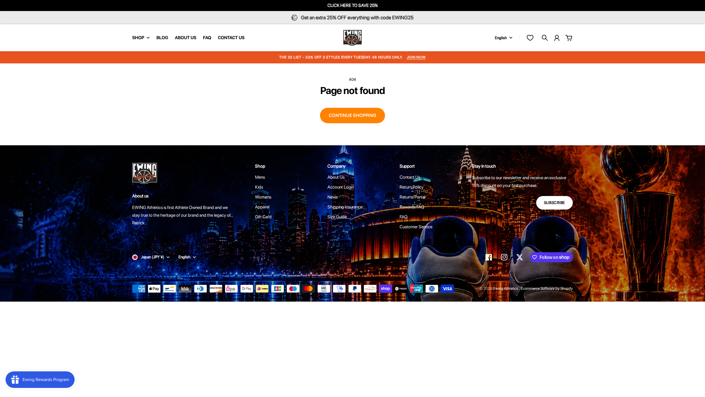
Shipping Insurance (344, 207)
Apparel (262, 207)
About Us (336, 177)
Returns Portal (412, 197)
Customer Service (416, 226)
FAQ (404, 216)
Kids (259, 187)
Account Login (340, 187)
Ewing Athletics (506, 288)
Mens (260, 177)
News (332, 197)
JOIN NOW (416, 57)
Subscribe (554, 202)
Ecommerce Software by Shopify (547, 288)
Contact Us (410, 177)
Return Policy (412, 187)
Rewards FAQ (412, 207)
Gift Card (263, 216)
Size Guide (337, 216)
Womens (263, 197)
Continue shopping (352, 115)
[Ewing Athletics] (352, 38)
